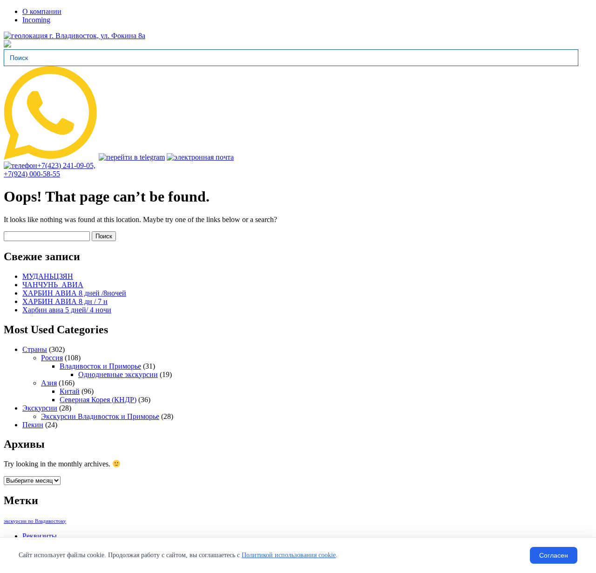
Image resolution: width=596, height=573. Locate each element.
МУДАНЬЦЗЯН (47, 276)
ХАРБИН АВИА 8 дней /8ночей (74, 293)
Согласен (553, 555)
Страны (34, 349)
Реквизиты (39, 536)
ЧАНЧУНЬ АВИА (52, 285)
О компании (41, 11)
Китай (70, 391)
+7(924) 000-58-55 (32, 174)
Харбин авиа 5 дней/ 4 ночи (66, 310)
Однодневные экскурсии (118, 374)
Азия (49, 383)
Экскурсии (39, 408)
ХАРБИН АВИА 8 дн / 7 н (65, 301)
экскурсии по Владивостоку (35, 521)
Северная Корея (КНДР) (98, 400)
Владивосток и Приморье (100, 366)
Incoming (36, 20)
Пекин (32, 425)
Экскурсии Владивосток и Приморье (100, 416)
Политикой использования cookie (289, 555)
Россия (52, 358)
